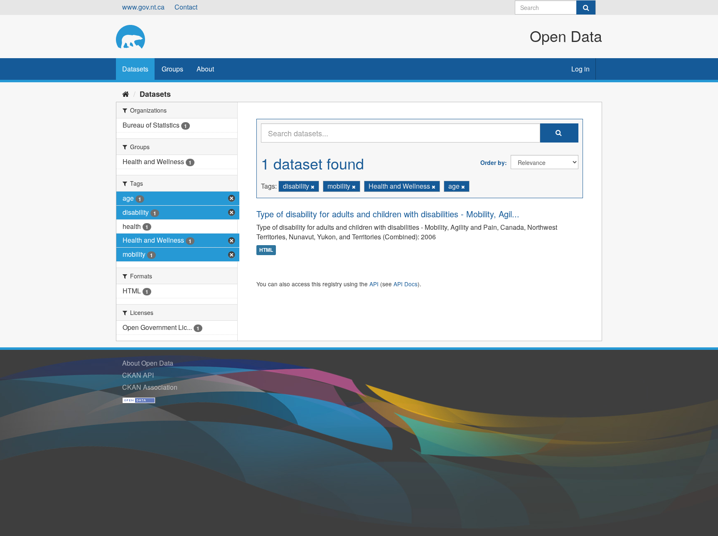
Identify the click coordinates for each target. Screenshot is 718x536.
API (374, 284)
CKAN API (138, 375)
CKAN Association (149, 387)
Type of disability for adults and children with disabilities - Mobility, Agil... (387, 214)
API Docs (405, 284)
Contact (186, 7)
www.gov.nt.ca (143, 7)
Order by (492, 162)
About (205, 69)
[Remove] (313, 186)
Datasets (135, 69)
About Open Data (147, 363)
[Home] (125, 93)
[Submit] (585, 7)
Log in (580, 69)
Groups (172, 69)
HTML (266, 249)
